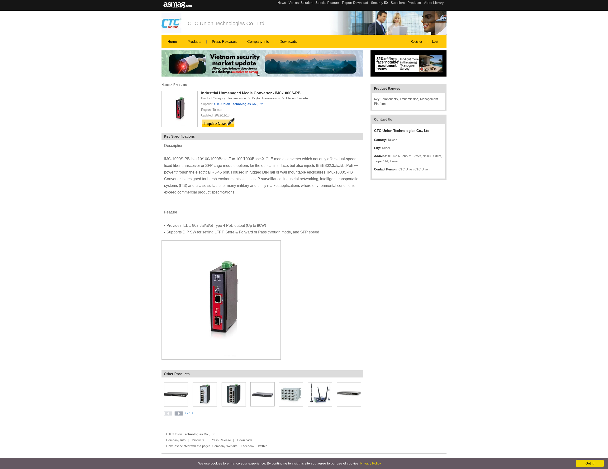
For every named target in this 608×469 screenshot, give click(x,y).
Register (416, 41)
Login (435, 41)
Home (172, 41)
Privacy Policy (370, 463)
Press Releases (224, 41)
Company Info (258, 41)
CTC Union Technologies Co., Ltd (226, 23)
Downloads (288, 41)
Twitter (262, 446)
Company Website (225, 446)
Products (194, 41)
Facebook (247, 446)
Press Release (221, 440)
